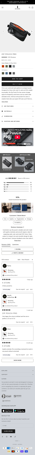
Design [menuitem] (29, 219)
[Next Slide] (32, 208)
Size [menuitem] (5, 219)
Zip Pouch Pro (11, 272)
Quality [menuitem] (12, 219)
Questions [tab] (15, 245)
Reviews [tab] (6, 245)
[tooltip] (23, 227)
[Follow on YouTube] (11, 436)
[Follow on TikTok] (15, 436)
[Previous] (3, 31)
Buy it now (17, 84)
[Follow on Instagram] (6, 436)
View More (5, 102)
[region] (17, 208)
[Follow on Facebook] (2, 436)
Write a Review (21, 253)
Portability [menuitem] (17, 222)
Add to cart (17, 79)
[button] (17, 57)
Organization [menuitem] (20, 219)
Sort (19, 260)
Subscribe (8, 431)
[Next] (31, 31)
